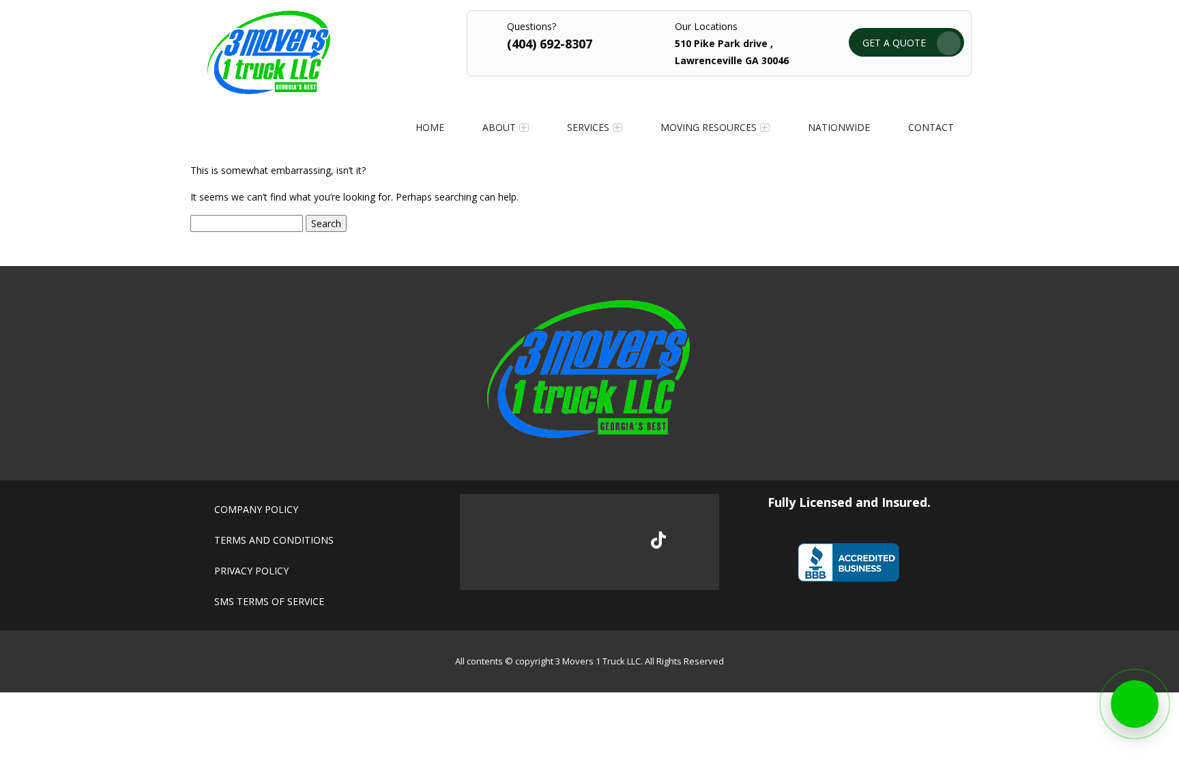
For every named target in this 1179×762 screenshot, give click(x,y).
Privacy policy (251, 570)
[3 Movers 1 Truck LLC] (268, 90)
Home (430, 127)
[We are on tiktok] (658, 540)
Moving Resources (708, 127)
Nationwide (839, 127)
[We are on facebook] (521, 542)
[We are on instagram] (613, 542)
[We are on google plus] (567, 542)
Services (588, 127)
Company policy (256, 509)
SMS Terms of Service (269, 601)
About (499, 127)
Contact (931, 127)
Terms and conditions (274, 539)
